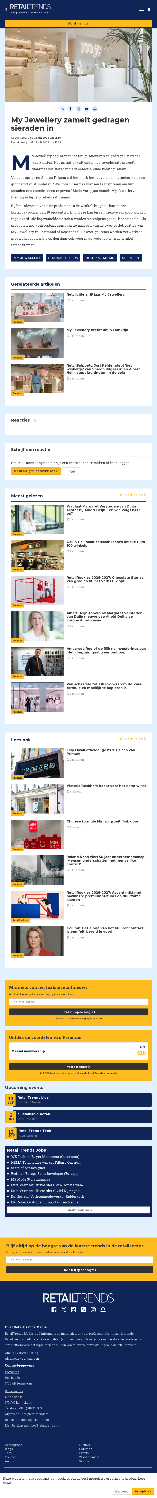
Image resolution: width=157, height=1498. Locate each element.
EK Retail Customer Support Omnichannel (45, 1202)
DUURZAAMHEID (100, 258)
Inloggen (70, 471)
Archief (10, 1461)
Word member (78, 23)
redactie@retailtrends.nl (35, 1420)
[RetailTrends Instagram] (93, 1310)
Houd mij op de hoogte (77, 1012)
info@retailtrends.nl (35, 1414)
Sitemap (85, 1461)
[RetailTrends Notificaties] (103, 1310)
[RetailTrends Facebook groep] (54, 1310)
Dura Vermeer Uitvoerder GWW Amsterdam (47, 1185)
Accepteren (143, 1491)
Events (84, 1453)
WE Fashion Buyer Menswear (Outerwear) (45, 1156)
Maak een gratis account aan (35, 471)
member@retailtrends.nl (41, 1425)
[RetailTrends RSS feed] (83, 1310)
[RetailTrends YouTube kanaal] (73, 1310)
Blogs (9, 1449)
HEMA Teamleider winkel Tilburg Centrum (46, 1162)
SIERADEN (130, 258)
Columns (85, 1449)
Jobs (8, 1453)
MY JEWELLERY (26, 258)
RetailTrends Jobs (78, 1210)
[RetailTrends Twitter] (63, 1311)
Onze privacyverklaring (21, 1353)
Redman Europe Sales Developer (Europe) (44, 1173)
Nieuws (84, 1445)
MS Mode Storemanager (30, 1179)
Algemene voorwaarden (22, 1358)
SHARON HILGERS (63, 258)
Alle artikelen (132, 495)
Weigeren (121, 1491)
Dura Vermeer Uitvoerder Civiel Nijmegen (45, 1191)
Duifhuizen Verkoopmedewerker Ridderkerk (47, 1196)
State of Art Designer (28, 1168)
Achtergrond (14, 1445)
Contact (10, 1457)
